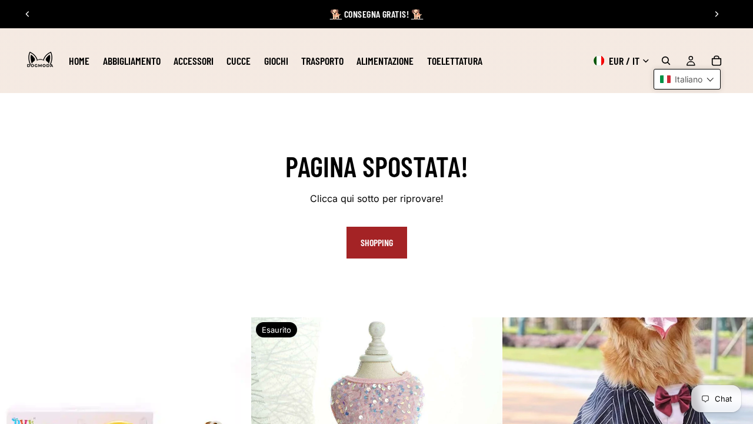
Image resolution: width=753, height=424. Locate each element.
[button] (687, 79)
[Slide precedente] (28, 14)
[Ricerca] (666, 61)
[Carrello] (716, 61)
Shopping (377, 242)
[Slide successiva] (716, 14)
